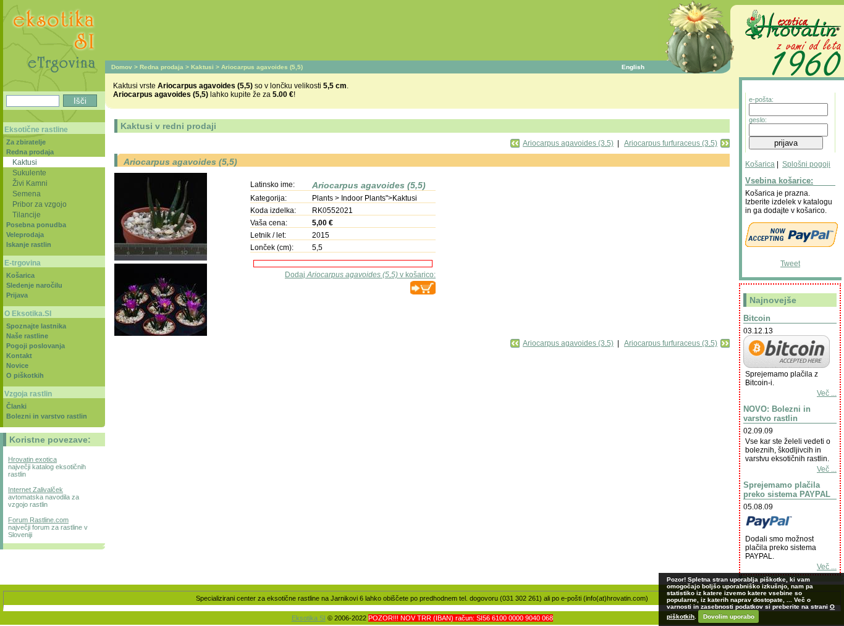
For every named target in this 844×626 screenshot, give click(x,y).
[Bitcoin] (786, 365)
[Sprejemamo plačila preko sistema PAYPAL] (786, 530)
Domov (121, 67)
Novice (17, 365)
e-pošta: (761, 99)
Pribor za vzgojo (39, 204)
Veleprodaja (25, 234)
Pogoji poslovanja (35, 345)
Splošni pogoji (806, 164)
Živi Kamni (30, 183)
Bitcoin (756, 318)
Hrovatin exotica (32, 459)
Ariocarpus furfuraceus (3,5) (670, 143)
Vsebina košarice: (779, 180)
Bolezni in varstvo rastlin (46, 416)
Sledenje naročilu (34, 285)
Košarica (760, 164)
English (633, 67)
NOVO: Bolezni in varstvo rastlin (777, 413)
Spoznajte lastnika (36, 326)
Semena (26, 194)
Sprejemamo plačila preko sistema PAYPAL (786, 489)
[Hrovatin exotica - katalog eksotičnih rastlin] (791, 77)
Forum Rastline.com (38, 520)
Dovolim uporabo (728, 616)
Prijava (17, 295)
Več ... (827, 393)
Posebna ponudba (36, 224)
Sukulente (29, 173)
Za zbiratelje (26, 142)
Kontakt (19, 355)
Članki (16, 406)
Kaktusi (202, 67)
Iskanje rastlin (28, 244)
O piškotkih (25, 375)
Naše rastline (27, 336)
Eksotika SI (309, 618)
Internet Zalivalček (35, 489)
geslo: (758, 119)
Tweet (790, 263)
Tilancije (26, 215)
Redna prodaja (162, 67)
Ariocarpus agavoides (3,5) (568, 143)
